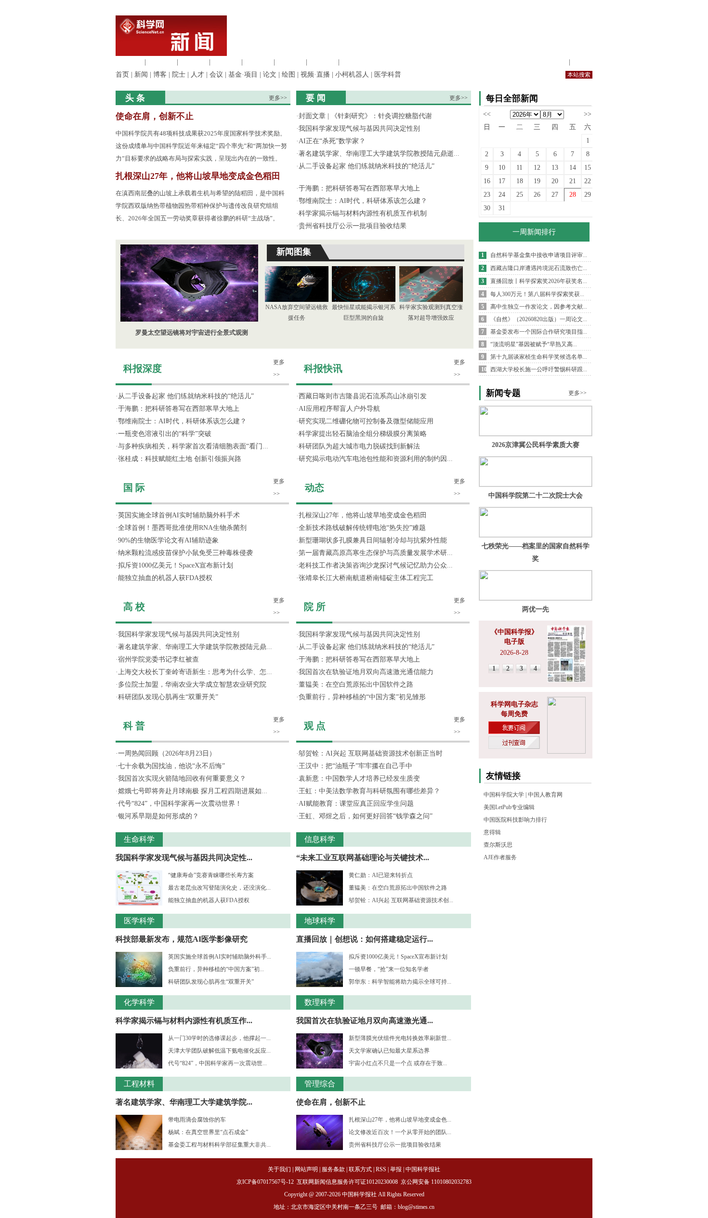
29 (587, 194)
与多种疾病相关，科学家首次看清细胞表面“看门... (193, 446)
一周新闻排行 (534, 232)
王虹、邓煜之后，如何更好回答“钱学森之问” (366, 816)
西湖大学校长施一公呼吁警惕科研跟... (538, 369)
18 (519, 181)
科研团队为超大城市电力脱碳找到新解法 (359, 446)
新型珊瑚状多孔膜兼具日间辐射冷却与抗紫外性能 (373, 540)
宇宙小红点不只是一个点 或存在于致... (398, 1063)
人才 (197, 74)
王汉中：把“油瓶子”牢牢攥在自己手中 (355, 766)
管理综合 (354, 62)
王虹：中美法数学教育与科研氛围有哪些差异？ (369, 791)
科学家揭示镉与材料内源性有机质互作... (184, 1020)
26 (537, 194)
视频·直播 (315, 74)
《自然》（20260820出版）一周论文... (538, 319)
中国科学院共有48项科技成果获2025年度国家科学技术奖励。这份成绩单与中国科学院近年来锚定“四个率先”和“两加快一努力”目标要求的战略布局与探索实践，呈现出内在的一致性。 (201, 146)
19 (537, 181)
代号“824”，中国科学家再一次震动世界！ (180, 803)
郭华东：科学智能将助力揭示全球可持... (400, 981)
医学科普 (387, 74)
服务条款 (333, 1169)
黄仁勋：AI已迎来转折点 (381, 875)
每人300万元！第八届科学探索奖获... (537, 294)
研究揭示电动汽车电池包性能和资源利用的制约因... (376, 458)
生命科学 (129, 62)
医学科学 (161, 62)
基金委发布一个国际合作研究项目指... (538, 331)
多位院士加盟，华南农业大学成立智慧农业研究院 (192, 684)
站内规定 (553, 62)
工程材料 (225, 62)
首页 (122, 74)
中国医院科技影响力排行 (515, 819)
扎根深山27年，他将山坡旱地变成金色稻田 (198, 176)
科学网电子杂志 (514, 704)
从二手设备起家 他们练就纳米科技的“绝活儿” (366, 166)
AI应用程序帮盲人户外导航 (339, 408)
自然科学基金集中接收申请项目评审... (538, 255)
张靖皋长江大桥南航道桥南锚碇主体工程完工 (366, 578)
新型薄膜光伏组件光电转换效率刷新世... (400, 1038)
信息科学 (258, 62)
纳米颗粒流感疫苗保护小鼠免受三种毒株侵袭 (185, 552)
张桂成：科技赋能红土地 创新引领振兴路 (179, 458)
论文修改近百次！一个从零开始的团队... (400, 1132)
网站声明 (306, 1169)
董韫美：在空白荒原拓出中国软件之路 (356, 684)
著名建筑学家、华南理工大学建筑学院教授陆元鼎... (195, 646)
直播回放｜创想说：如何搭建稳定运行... (364, 939)
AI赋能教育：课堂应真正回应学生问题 (356, 803)
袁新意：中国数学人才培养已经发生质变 (359, 778)
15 (587, 167)
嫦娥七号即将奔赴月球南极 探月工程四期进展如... (192, 791)
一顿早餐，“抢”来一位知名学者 (389, 969)
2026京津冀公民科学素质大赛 (535, 444)
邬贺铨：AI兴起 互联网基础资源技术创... (401, 900)
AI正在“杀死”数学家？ (332, 141)
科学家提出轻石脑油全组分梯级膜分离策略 (363, 433)
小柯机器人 (352, 74)
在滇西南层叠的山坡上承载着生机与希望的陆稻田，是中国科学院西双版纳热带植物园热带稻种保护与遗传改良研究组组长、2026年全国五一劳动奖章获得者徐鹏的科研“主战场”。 (200, 205)
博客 (160, 74)
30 (487, 208)
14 (572, 167)
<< (487, 114)
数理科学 (322, 62)
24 (501, 194)
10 (501, 167)
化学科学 (193, 62)
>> (587, 114)
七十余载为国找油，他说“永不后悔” (171, 766)
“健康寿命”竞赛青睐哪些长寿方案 (211, 875)
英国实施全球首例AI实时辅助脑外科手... (219, 956)
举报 (396, 1169)
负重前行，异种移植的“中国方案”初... (216, 969)
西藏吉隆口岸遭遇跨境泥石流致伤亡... (538, 268)
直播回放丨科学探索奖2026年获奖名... (538, 281)
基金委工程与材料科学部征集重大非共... (219, 1144)
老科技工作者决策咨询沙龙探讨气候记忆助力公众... (376, 565)
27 (554, 194)
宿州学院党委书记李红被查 (158, 659)
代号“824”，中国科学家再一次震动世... (217, 1063)
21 (572, 181)
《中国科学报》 (514, 632)
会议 (216, 74)
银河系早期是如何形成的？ (158, 816)
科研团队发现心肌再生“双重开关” (168, 697)
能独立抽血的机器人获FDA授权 (165, 578)
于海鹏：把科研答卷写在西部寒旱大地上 (359, 188)
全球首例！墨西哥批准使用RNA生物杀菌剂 (182, 527)
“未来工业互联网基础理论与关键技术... (362, 857)
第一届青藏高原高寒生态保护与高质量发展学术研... (376, 552)
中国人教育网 (545, 794)
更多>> (278, 98)
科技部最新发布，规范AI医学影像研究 (182, 939)
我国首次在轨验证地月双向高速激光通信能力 (366, 672)
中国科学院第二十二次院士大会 (535, 495)
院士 (178, 74)
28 (572, 194)
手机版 (582, 62)
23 (487, 194)
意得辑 (492, 832)
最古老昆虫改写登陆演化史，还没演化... (219, 887)
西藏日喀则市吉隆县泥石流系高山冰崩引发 (363, 396)
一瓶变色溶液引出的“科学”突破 (164, 433)
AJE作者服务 (500, 857)
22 (587, 181)
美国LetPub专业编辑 (509, 807)
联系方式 (360, 1169)
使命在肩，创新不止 (155, 116)
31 (501, 208)
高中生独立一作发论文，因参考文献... (538, 306)
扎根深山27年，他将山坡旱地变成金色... (400, 1119)
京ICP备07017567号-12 (265, 1181)
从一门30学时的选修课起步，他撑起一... (219, 1038)
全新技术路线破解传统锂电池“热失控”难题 (362, 527)
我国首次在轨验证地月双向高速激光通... (364, 1020)
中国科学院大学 (504, 794)
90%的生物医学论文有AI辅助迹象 (168, 540)
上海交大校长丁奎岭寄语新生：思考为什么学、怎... (195, 672)
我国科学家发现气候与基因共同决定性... (184, 857)
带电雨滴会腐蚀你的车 (197, 1119)
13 (554, 167)
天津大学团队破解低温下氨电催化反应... (219, 1050)
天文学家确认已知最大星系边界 (389, 1050)
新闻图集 (293, 252)
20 (554, 181)
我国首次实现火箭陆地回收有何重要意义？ (182, 778)
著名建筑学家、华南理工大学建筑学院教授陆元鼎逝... (379, 153)
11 (519, 167)
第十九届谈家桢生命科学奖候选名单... (538, 356)
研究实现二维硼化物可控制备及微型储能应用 (366, 421)
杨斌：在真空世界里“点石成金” (208, 1132)
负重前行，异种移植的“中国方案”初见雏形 (362, 697)
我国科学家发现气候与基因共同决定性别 (359, 128)
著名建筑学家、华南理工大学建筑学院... (184, 1102)
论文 (269, 74)
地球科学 (290, 62)
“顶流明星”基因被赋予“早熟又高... (533, 344)
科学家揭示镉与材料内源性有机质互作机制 (363, 213)
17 (501, 181)
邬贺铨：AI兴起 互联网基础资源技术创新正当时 (371, 753)
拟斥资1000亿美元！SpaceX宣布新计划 (175, 565)
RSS (381, 1169)
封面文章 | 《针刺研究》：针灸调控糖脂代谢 (365, 116)
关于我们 (279, 1169)
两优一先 (535, 609)
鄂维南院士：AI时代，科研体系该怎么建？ (363, 200)
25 (519, 194)
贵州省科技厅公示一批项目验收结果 (352, 226)
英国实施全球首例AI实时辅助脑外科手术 (179, 515)
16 (487, 181)
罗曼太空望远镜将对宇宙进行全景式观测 (191, 332)
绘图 (288, 74)
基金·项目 (243, 74)
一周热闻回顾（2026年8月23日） (167, 753)
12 (537, 167)
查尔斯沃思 (498, 844)
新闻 (141, 74)
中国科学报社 (423, 1169)
